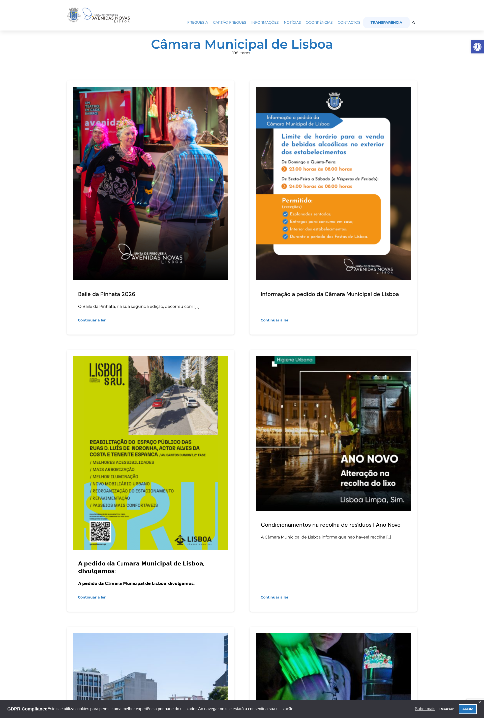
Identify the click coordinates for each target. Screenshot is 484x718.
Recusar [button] (446, 709)
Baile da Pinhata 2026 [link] (106, 294)
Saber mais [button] (425, 709)
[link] (477, 46)
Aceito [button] (467, 709)
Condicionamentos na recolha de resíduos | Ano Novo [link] (331, 524)
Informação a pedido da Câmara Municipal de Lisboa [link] (330, 294)
